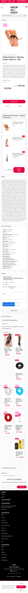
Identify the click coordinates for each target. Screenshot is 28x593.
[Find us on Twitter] (11, 574)
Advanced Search (4, 522)
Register (2, 552)
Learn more (11, 588)
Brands (2, 514)
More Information (6, 226)
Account (2, 546)
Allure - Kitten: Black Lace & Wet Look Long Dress (19, 349)
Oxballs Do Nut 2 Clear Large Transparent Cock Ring (8, 400)
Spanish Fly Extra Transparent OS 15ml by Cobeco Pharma (19, 453)
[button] (12, 53)
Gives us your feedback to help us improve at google (14, 568)
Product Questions (6, 316)
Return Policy (3, 530)
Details (3, 176)
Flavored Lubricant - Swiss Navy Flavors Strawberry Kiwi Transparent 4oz (19, 155)
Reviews (3, 273)
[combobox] (14, 15)
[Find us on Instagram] (14, 574)
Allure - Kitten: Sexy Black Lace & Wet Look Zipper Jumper (8, 350)
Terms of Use (3, 554)
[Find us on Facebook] (8, 574)
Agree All (21, 586)
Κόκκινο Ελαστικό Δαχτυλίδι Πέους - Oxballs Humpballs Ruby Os (8, 428)
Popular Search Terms (5, 525)
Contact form (3, 509)
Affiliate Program (4, 560)
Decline (21, 590)
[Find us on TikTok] (20, 574)
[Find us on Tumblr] (17, 574)
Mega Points (3, 520)
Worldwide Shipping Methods (7, 536)
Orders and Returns (5, 538)
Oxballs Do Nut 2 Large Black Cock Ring (19, 374)
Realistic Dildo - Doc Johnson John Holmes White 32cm (19, 138)
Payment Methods (4, 533)
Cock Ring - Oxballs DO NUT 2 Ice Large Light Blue (19, 400)
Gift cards (3, 517)
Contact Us (3, 494)
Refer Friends (4, 20)
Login (2, 549)
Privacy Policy (3, 557)
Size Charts (3, 528)
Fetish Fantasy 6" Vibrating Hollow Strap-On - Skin (18, 123)
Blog (2, 541)
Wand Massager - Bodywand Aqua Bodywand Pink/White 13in (19, 427)
